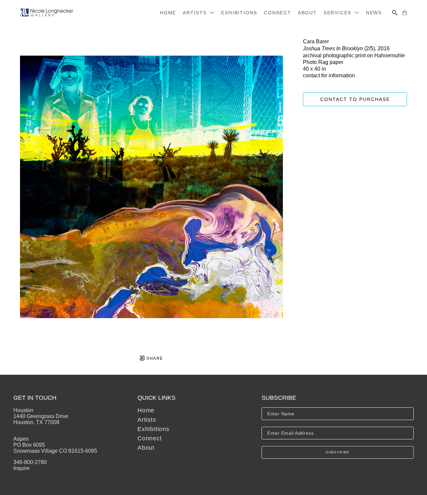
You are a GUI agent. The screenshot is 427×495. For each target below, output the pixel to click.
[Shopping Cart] (404, 12)
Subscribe (338, 452)
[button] (199, 12)
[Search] (394, 12)
